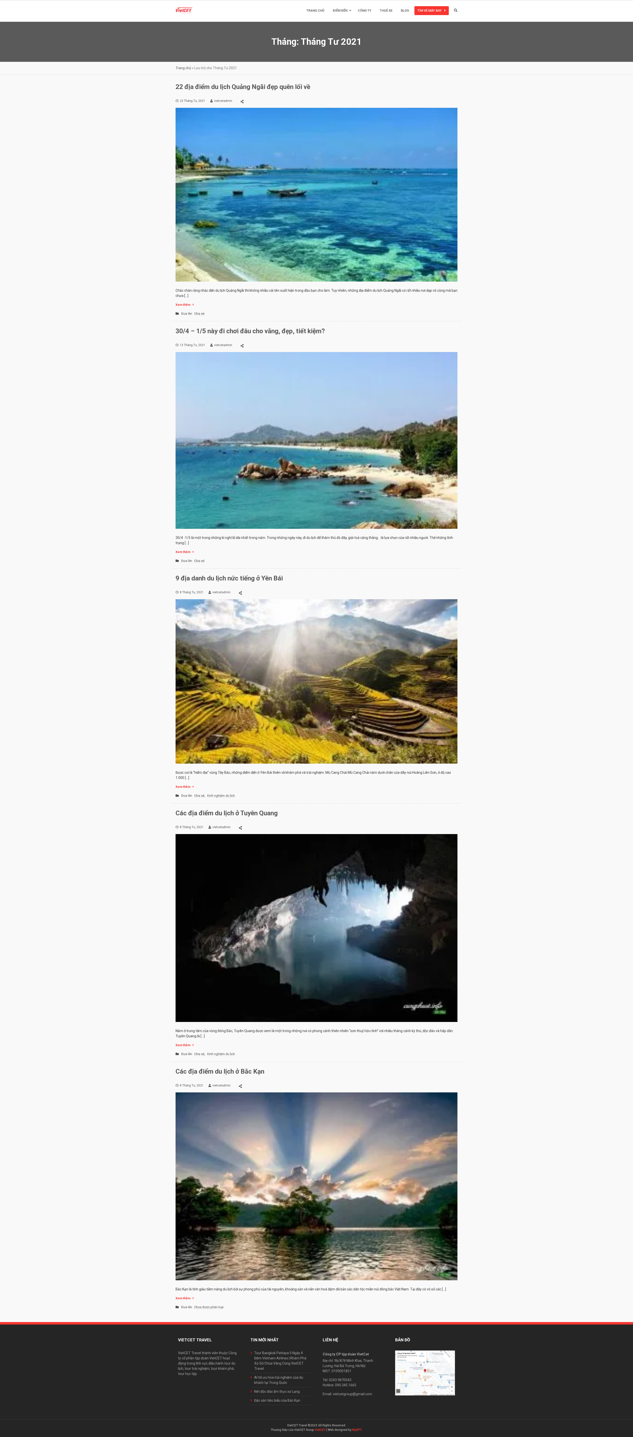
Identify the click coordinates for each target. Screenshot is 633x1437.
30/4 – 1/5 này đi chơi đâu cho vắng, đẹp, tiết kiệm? (250, 331)
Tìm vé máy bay (429, 10)
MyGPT (357, 1430)
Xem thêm (183, 305)
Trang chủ (315, 10)
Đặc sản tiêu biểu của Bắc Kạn (277, 1400)
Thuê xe (386, 10)
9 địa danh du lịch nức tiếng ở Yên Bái (229, 578)
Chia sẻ (199, 313)
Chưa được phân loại (209, 1307)
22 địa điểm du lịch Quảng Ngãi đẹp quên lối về (243, 86)
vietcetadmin (223, 101)
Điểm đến (340, 10)
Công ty (364, 10)
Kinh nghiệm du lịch (221, 795)
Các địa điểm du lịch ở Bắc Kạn (220, 1071)
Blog (405, 10)
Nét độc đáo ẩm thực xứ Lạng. (277, 1391)
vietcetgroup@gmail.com (352, 1394)
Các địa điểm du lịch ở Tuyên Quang (227, 813)
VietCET (320, 1430)
